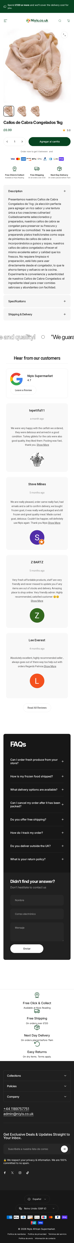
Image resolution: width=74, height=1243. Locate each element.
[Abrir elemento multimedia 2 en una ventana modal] (64, 34)
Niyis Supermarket (40, 376)
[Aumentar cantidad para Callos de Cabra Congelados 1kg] (22, 141)
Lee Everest (37, 640)
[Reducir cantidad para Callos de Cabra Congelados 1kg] (7, 141)
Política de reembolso (17, 1234)
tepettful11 (37, 410)
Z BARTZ (37, 562)
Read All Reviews (37, 707)
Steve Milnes (37, 484)
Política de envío (26, 1238)
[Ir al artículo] (8, 111)
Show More (43, 444)
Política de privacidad (37, 1234)
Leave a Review (23, 390)
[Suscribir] (64, 1149)
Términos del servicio (57, 1234)
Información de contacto (45, 1238)
